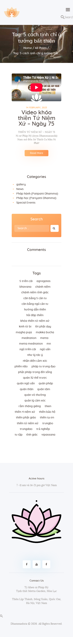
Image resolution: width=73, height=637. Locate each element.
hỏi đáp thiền (34, 315)
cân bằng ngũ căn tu (35, 304)
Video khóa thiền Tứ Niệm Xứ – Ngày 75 (36, 118)
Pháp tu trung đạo (43, 366)
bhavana (25, 286)
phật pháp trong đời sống (35, 372)
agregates (43, 281)
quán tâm (43, 389)
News (20, 189)
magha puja (24, 332)
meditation (29, 338)
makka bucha (45, 332)
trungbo (47, 423)
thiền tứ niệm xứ (27, 423)
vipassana (48, 434)
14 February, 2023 (36, 108)
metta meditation (31, 343)
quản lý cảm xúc (35, 400)
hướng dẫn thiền (35, 309)
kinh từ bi (25, 326)
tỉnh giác (32, 434)
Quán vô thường (35, 395)
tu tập (19, 434)
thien (48, 406)
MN (49, 343)
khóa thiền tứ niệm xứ (34, 320)
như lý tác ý (35, 355)
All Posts (41, 47)
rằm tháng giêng (30, 406)
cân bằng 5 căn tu (35, 298)
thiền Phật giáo (26, 417)
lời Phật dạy (43, 326)
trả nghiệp (43, 429)
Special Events (25, 202)
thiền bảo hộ (47, 411)
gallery (21, 184)
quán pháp (46, 383)
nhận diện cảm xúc (35, 360)
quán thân (26, 389)
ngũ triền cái (27, 349)
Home (27, 47)
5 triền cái (26, 281)
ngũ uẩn (45, 349)
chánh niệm (42, 286)
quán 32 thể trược (35, 377)
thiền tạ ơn (47, 417)
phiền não (21, 366)
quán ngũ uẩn (26, 383)
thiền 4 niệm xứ (25, 411)
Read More (36, 153)
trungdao (26, 429)
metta (44, 338)
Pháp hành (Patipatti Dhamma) (37, 193)
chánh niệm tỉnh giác (35, 292)
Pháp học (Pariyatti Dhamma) (36, 198)
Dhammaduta (19, 624)
